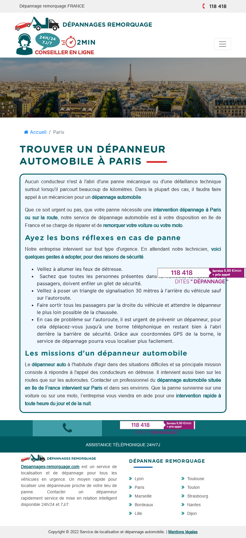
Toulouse (195, 478)
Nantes (193, 504)
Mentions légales (183, 531)
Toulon (193, 487)
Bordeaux (143, 504)
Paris (139, 487)
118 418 (217, 6)
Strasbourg (197, 496)
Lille (138, 513)
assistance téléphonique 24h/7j (123, 444)
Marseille (143, 496)
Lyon (139, 478)
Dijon (191, 513)
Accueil (37, 132)
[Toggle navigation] (222, 44)
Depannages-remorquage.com (50, 466)
